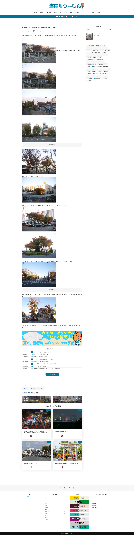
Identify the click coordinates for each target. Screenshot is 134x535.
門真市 (96, 76)
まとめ (66, 12)
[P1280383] (39, 76)
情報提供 (41, 12)
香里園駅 (105, 78)
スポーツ (96, 50)
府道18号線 (102, 69)
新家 (109, 69)
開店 (106, 76)
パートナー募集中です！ (27, 496)
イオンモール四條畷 (101, 45)
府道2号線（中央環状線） (103, 66)
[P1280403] (39, 103)
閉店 (102, 76)
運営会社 (94, 503)
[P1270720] (39, 310)
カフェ (99, 48)
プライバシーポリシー (96, 501)
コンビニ (105, 48)
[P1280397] (39, 161)
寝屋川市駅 (89, 62)
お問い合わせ (94, 507)
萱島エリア (89, 76)
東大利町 (31, 392)
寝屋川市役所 (101, 59)
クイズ (83, 12)
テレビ (102, 50)
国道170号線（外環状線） (101, 55)
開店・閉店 (49, 12)
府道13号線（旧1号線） (92, 69)
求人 (88, 12)
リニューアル (90, 52)
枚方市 (95, 73)
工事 (94, 66)
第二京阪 (105, 73)
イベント (77, 12)
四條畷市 (104, 52)
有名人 (100, 71)
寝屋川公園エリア (91, 59)
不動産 (98, 12)
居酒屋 (88, 66)
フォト (46, 31)
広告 (93, 12)
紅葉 (37, 392)
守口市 (100, 57)
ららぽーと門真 (90, 45)
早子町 (25, 392)
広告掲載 (94, 505)
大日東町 (89, 57)
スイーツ (89, 50)
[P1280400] (39, 129)
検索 (110, 29)
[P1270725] (39, 274)
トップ (35, 12)
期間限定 (106, 71)
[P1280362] (39, 190)
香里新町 (89, 80)
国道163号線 (90, 55)
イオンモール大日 (91, 48)
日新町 (88, 71)
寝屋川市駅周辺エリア (100, 62)
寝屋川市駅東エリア (91, 64)
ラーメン (108, 50)
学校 (95, 57)
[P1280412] (39, 51)
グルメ (55, 12)
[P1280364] (39, 245)
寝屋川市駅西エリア (103, 64)
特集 (60, 12)
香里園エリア (98, 78)
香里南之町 (89, 78)
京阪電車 (98, 52)
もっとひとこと (52, 374)
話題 (71, 12)
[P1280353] (39, 219)
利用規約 (94, 499)
